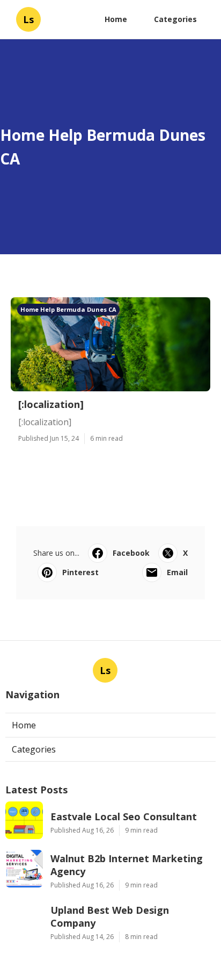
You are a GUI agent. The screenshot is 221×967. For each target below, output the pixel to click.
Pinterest (80, 572)
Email (177, 572)
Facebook (131, 553)
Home (116, 19)
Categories (175, 19)
